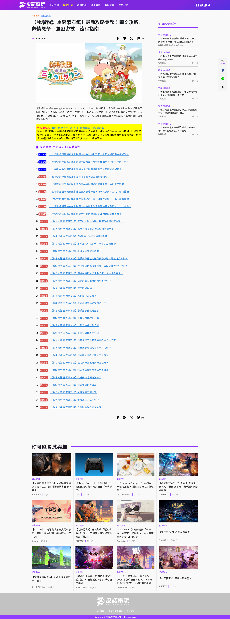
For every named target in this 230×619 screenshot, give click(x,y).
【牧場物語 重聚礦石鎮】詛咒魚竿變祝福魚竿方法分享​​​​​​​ (79, 370)
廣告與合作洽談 (115, 610)
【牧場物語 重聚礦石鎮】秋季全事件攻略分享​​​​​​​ (74, 325)
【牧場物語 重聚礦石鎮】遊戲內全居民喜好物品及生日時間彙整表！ (85, 169)
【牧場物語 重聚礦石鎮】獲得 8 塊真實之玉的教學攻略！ (79, 176)
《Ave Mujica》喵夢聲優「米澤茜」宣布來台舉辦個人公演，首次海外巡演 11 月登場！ (135, 533)
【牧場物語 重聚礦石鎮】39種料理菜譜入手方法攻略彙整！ (82, 228)
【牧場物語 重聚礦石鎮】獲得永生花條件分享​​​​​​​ (74, 399)
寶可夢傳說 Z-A (38, 587)
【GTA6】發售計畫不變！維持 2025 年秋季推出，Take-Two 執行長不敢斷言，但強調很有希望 (134, 579)
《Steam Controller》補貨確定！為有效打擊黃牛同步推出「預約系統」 (93, 486)
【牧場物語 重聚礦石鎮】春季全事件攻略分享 (74, 310)
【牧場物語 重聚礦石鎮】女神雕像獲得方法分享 (75, 407)
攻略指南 (82, 5)
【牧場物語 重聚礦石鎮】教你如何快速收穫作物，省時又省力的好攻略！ (177, 129)
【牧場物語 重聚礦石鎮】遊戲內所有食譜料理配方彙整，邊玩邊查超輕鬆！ (89, 154)
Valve (77, 494)
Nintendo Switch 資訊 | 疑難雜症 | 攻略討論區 (78, 127)
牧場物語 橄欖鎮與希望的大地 (170, 45)
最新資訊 (54, 5)
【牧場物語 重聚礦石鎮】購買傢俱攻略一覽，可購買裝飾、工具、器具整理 (89, 199)
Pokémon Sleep (124, 494)
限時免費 (109, 5)
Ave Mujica (121, 541)
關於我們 (123, 5)
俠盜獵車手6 (122, 587)
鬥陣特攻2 (79, 541)
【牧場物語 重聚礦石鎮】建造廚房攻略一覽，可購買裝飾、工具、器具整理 (89, 191)
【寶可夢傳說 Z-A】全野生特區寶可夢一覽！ (51, 578)
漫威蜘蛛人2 (164, 494)
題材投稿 (130, 610)
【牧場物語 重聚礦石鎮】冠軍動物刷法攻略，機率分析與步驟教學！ (86, 221)
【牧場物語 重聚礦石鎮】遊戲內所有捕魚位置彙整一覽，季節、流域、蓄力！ (90, 206)
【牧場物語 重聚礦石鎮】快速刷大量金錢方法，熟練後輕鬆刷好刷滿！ (177, 111)
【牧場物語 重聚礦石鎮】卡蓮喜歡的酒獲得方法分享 (78, 303)
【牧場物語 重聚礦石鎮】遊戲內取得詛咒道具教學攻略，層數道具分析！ (89, 258)
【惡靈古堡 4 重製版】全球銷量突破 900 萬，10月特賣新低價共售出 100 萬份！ (51, 486)
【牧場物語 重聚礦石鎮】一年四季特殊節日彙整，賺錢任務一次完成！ (177, 93)
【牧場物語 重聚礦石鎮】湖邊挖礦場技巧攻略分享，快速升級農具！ (86, 273)
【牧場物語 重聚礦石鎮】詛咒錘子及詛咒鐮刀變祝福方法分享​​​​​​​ (83, 340)
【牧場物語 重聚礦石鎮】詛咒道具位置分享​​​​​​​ (73, 384)
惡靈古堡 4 (36, 494)
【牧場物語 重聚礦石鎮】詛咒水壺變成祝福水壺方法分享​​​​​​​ (80, 347)
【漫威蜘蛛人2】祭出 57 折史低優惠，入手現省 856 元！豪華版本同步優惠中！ (178, 486)
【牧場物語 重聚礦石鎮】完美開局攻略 (71, 288)
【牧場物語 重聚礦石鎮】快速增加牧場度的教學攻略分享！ (177, 58)
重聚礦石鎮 (46, 16)
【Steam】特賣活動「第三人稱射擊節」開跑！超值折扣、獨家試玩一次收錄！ (51, 533)
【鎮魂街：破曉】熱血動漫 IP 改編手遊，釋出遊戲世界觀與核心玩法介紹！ (93, 579)
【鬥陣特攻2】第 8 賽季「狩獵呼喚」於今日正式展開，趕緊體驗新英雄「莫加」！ (93, 533)
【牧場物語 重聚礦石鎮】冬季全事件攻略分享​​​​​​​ (74, 332)
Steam (35, 541)
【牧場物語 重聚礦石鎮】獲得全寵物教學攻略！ (75, 251)
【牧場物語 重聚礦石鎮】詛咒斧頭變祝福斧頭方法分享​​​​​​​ (79, 362)
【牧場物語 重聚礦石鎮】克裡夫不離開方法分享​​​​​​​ (75, 377)
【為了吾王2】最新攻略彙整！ (175, 578)
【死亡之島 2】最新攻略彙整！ (175, 531)
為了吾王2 (163, 586)
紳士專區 (95, 5)
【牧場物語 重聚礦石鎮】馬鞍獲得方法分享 (73, 295)
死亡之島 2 (163, 539)
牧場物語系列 (164, 34)
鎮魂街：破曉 (81, 587)
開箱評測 (68, 5)
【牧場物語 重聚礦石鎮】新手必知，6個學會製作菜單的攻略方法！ (177, 75)
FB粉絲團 (100, 610)
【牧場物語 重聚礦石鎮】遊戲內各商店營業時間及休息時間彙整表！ (85, 213)
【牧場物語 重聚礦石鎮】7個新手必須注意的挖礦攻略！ (80, 236)
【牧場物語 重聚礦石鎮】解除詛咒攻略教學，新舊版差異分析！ (84, 243)
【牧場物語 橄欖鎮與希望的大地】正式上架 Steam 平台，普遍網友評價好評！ (177, 40)
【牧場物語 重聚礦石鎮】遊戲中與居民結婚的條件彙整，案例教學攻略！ (87, 184)
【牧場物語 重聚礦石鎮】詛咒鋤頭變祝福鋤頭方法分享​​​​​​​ (79, 355)
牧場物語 (35, 16)
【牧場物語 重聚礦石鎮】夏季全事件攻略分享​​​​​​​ (74, 318)
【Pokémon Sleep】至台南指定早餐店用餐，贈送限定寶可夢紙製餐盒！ (135, 486)
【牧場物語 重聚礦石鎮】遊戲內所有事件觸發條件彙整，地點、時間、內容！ (90, 161)
